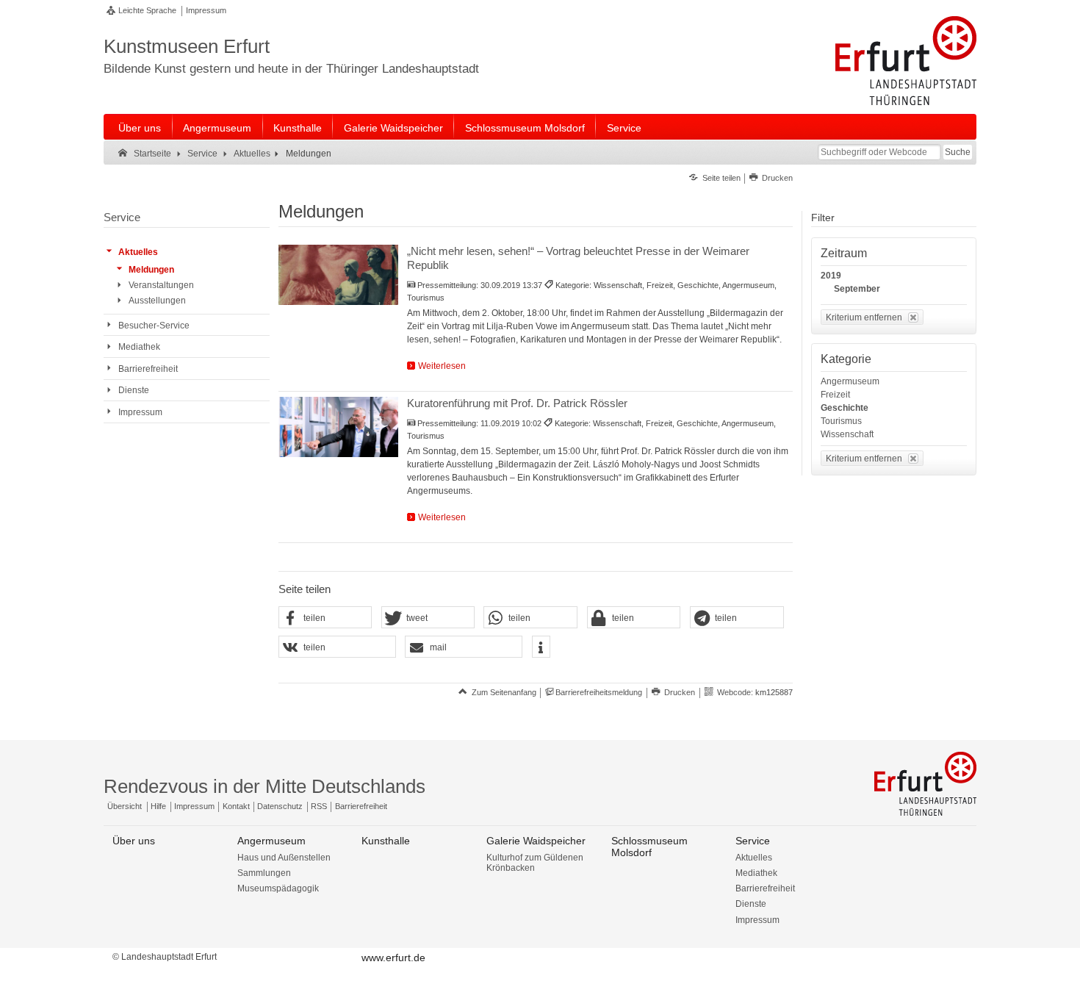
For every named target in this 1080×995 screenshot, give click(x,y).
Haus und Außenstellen (284, 857)
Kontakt (236, 806)
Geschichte (844, 408)
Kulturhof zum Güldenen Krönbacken (534, 862)
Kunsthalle (297, 128)
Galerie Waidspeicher (393, 128)
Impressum (206, 10)
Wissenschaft (847, 434)
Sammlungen (264, 873)
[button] (325, 618)
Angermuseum (217, 128)
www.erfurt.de (393, 957)
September (857, 289)
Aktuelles (753, 857)
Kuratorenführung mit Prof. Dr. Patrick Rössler (517, 403)
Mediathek (756, 873)
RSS (319, 806)
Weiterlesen (442, 366)
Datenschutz (280, 806)
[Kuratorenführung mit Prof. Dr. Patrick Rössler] (338, 427)
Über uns (139, 128)
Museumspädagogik (278, 888)
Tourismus (841, 421)
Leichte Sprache (147, 10)
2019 (831, 275)
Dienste (750, 904)
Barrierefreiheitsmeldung (598, 692)
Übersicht (124, 806)
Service (624, 128)
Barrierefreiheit (361, 806)
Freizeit (835, 394)
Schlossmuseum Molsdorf (525, 128)
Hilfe (158, 806)
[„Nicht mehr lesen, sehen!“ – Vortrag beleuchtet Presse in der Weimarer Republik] (338, 275)
